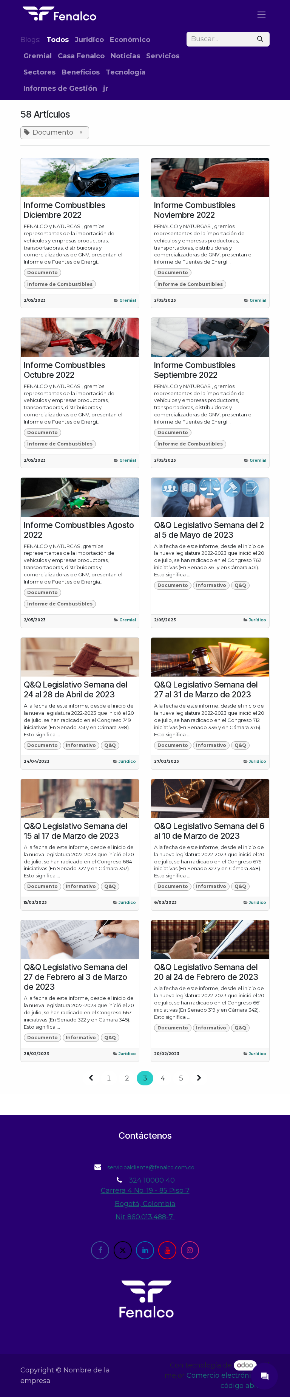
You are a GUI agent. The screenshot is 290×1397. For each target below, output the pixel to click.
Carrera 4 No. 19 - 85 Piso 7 (145, 1190)
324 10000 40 (152, 1180)
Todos (57, 40)
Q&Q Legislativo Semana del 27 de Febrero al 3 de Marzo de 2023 (75, 977)
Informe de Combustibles (60, 284)
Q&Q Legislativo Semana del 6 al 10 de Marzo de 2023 (209, 831)
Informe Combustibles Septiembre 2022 (195, 370)
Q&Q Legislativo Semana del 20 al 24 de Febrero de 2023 (206, 972)
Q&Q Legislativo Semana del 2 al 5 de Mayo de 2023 (209, 530)
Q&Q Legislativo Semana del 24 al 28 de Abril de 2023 (75, 689)
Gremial (127, 300)
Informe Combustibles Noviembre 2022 (195, 210)
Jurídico (257, 620)
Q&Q (240, 585)
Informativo (211, 585)
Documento (42, 272)
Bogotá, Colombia (145, 1204)
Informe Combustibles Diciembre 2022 (64, 210)
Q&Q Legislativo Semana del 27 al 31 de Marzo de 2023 (206, 689)
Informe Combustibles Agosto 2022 (79, 530)
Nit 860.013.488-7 (145, 1217)
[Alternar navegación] (261, 14)
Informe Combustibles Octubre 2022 (64, 370)
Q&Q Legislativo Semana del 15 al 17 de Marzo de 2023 (75, 831)
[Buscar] (260, 39)
